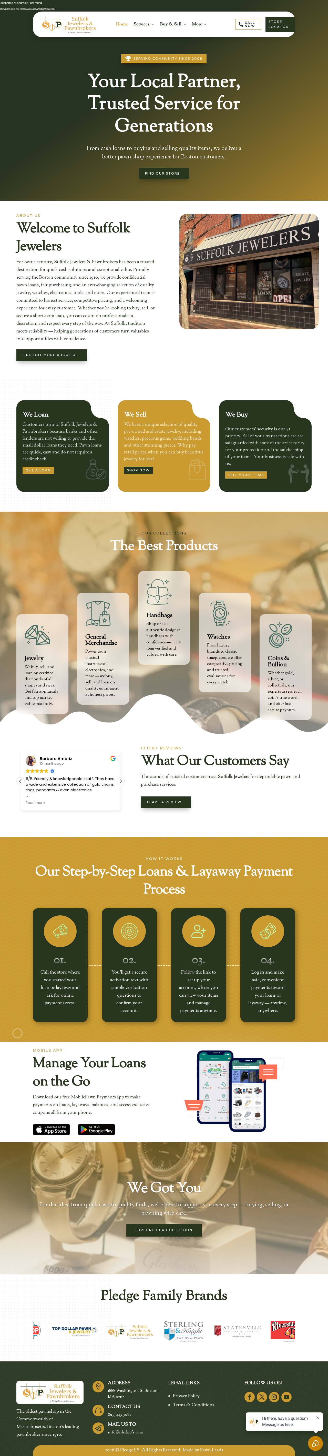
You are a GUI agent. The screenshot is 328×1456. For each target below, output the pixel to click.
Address (119, 1383)
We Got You (164, 1188)
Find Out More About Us (50, 355)
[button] (121, 781)
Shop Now (138, 470)
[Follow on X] (262, 1397)
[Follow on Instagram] (274, 1397)
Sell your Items (246, 475)
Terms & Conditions (193, 1405)
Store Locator (279, 24)
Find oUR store (162, 173)
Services (141, 24)
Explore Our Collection (164, 1230)
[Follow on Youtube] (286, 1397)
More (197, 24)
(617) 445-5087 (120, 1415)
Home (122, 24)
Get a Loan (38, 470)
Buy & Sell (170, 24)
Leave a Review (164, 802)
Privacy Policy (186, 1396)
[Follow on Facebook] (249, 1397)
